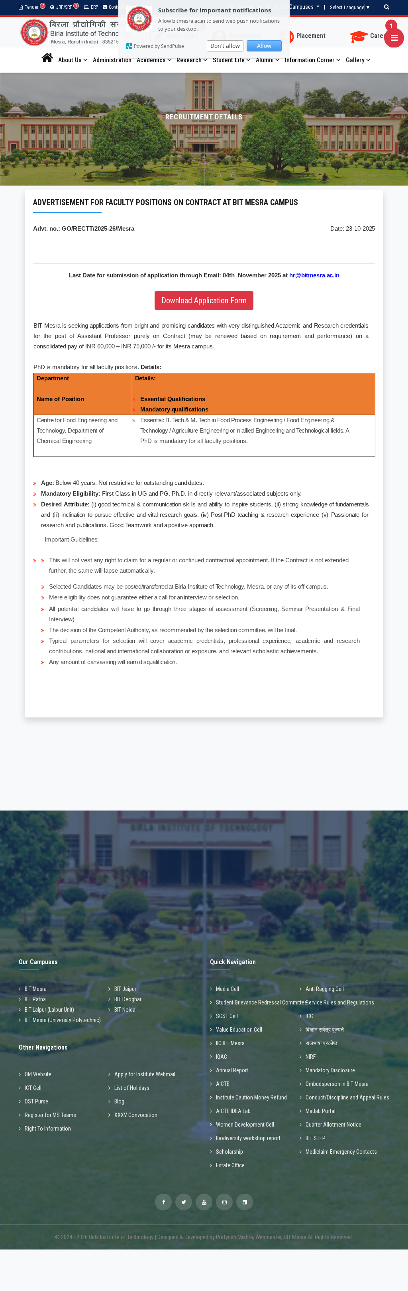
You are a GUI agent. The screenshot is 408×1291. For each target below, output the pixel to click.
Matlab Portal (320, 1111)
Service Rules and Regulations (340, 1002)
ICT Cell (33, 1088)
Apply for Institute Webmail (144, 1074)
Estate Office (230, 1165)
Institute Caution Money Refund (251, 1097)
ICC (309, 1016)
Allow (264, 45)
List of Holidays (131, 1088)
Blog (119, 1101)
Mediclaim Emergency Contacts (341, 1152)
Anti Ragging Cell (325, 989)
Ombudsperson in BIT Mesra (337, 1084)
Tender (34, 7)
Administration (112, 60)
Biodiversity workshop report (248, 1138)
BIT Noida (124, 1009)
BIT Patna (35, 999)
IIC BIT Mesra (230, 1043)
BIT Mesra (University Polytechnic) (63, 1020)
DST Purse (36, 1101)
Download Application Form (204, 300)
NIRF (311, 1057)
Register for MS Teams (50, 1115)
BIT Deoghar (127, 999)
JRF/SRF (66, 7)
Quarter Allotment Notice (333, 1124)
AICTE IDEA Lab (233, 1111)
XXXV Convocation (135, 1115)
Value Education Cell (239, 1029)
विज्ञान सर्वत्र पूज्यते (325, 1029)
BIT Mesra (36, 989)
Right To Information (48, 1128)
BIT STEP (316, 1138)
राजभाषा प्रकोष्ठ (321, 1043)
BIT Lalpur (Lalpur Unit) (49, 1009)
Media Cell (227, 989)
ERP (94, 7)
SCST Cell (227, 1016)
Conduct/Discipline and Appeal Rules (347, 1097)
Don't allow (225, 45)
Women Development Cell (245, 1124)
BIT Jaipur (125, 989)
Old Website (38, 1074)
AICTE (223, 1084)
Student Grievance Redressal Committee (261, 1002)
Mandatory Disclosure (330, 1070)
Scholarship (229, 1152)
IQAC (221, 1057)
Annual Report (232, 1070)
